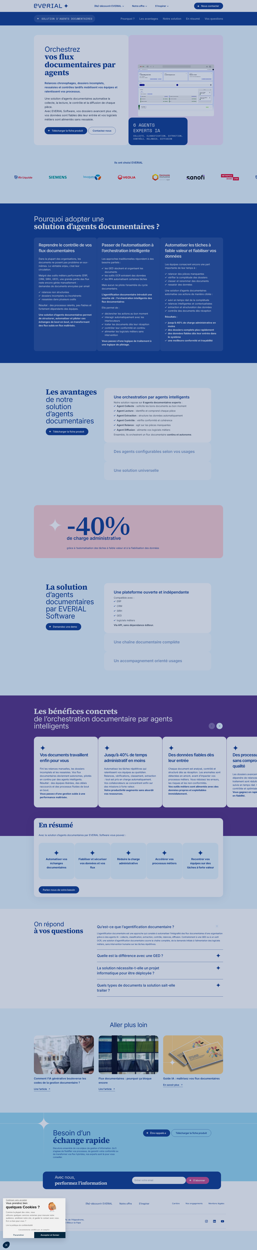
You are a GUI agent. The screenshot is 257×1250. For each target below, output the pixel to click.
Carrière (176, 1203)
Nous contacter (210, 5)
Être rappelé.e (158, 1133)
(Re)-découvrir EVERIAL (99, 1203)
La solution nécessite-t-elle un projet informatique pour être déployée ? (128, 970)
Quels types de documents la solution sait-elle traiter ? (136, 988)
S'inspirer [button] (160, 5)
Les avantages (148, 18)
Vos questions (214, 18)
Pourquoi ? (128, 18)
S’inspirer (144, 1203)
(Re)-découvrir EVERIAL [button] (107, 5)
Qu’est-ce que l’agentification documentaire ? (135, 927)
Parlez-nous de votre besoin (59, 889)
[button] (6, 1245)
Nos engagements (194, 1203)
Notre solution (172, 18)
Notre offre (125, 1203)
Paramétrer (18, 1235)
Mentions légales (216, 1203)
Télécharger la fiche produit (67, 130)
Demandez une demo (65, 626)
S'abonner (199, 1180)
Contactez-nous (102, 130)
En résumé (193, 18)
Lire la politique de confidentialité (19, 1225)
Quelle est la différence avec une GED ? (130, 956)
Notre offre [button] (138, 5)
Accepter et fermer (50, 1235)
